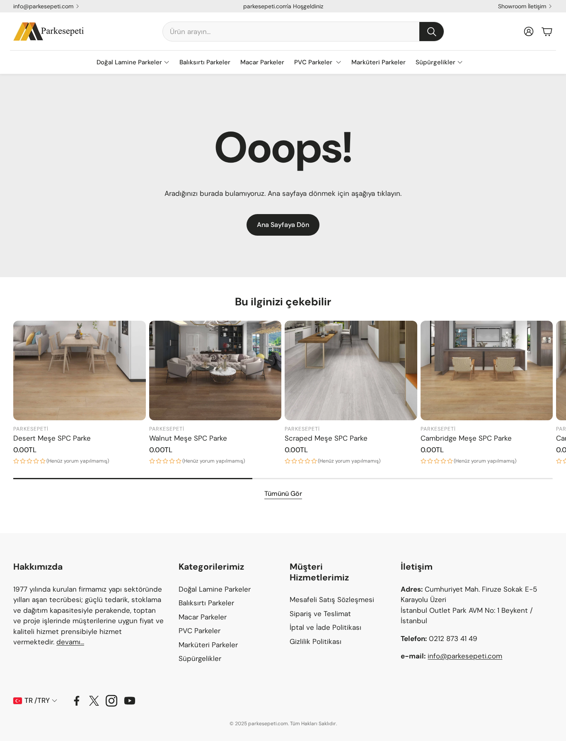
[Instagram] (111, 701)
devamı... (70, 641)
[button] (303, 31)
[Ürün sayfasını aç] (79, 370)
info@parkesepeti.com (43, 6)
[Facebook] (76, 701)
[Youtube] (129, 701)
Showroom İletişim (522, 6)
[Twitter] (94, 701)
